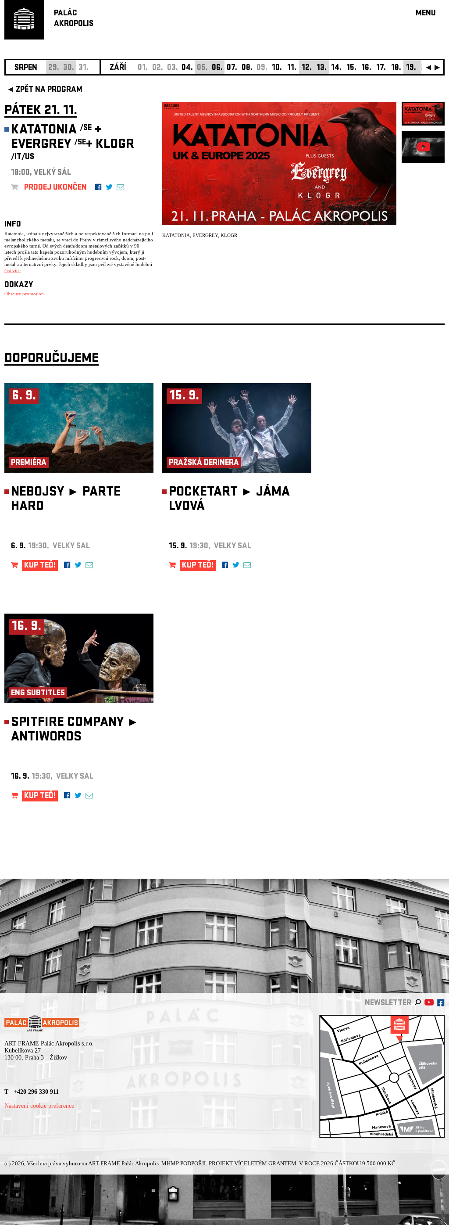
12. (307, 68)
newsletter (388, 1004)
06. (217, 68)
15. (351, 68)
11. (291, 68)
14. (336, 68)
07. (232, 68)
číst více (12, 270)
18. (396, 68)
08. (247, 68)
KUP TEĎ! (40, 566)
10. (277, 68)
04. (187, 68)
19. (411, 68)
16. (366, 68)
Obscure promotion (24, 293)
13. (322, 68)
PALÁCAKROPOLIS (73, 19)
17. (381, 68)
